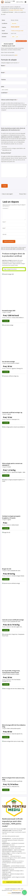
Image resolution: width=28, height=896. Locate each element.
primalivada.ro (5, 846)
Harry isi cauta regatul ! (7, 194)
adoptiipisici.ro (5, 874)
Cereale (9, 312)
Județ (2, 86)
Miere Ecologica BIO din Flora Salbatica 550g (13, 726)
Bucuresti (14, 23)
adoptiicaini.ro (5, 870)
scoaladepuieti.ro (6, 866)
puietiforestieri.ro (6, 843)
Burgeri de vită (6, 569)
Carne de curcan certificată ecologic (13, 620)
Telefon (3, 79)
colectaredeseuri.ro (6, 861)
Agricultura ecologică (7, 260)
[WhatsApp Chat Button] (24, 892)
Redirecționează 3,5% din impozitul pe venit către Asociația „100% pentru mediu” (12, 822)
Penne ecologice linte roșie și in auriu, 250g (13, 778)
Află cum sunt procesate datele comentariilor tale (12, 249)
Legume (9, 414)
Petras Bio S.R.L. (15, 786)
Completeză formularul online (13, 882)
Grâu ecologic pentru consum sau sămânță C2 (12, 464)
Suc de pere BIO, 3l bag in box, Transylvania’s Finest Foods (11, 671)
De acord (4, 146)
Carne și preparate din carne (13, 570)
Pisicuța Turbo (22, 194)
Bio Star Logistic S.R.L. (17, 626)
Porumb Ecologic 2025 (8, 310)
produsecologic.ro (6, 853)
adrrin (16, 55)
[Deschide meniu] (25, 2)
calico (13, 36)
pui (17, 36)
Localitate (4, 92)
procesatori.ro (5, 856)
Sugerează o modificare (21, 41)
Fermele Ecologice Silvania (18, 576)
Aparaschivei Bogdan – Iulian (18, 472)
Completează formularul (7, 12)
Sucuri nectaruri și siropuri (13, 363)
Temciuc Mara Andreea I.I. (18, 317)
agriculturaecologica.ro (7, 849)
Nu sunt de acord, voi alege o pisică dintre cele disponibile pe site (13, 149)
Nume (3, 65)
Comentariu (5, 208)
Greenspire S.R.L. (16, 419)
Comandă (5, 321)
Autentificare (21, 2)
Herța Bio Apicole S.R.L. (17, 733)
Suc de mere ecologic (8, 361)
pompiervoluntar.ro (6, 877)
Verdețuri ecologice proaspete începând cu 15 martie (11, 517)
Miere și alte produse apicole (14, 728)
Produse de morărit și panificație (14, 781)
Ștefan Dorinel (15, 525)
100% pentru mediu (10, 2)
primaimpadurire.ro (6, 838)
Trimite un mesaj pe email (17, 30)
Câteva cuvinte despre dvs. (9, 99)
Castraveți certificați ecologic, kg (12, 412)
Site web (4, 234)
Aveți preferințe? (6, 153)
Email (3, 72)
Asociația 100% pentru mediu (16, 10)
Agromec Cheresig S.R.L (17, 368)
